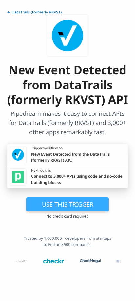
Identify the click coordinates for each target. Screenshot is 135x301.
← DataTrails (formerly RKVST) (34, 12)
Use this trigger (67, 204)
